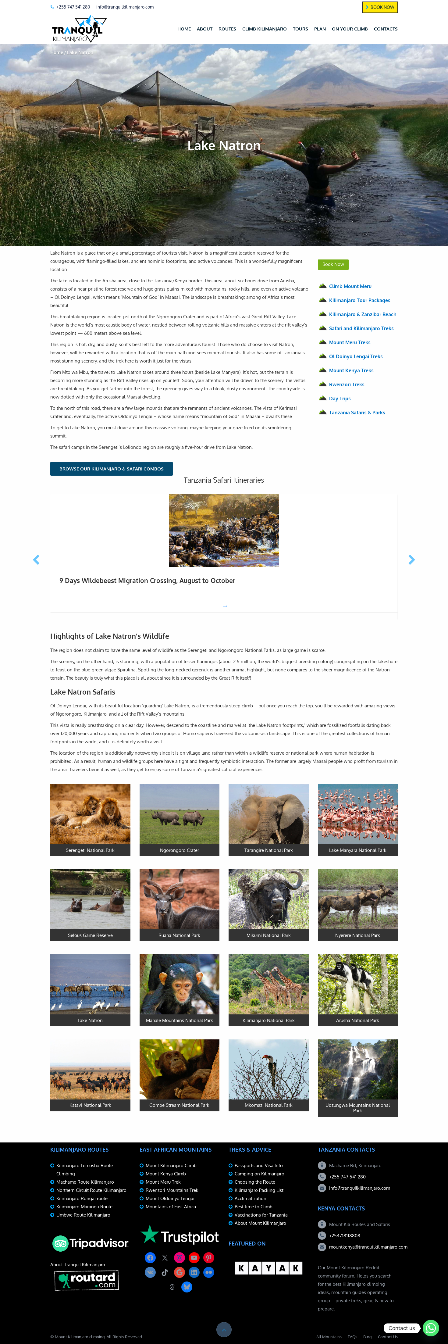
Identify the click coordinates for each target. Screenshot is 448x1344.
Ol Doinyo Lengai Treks (356, 356)
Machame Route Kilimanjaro (85, 1182)
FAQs (352, 1336)
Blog (367, 1336)
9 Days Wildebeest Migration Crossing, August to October (147, 580)
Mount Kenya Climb (166, 1174)
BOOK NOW (382, 7)
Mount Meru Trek (163, 1182)
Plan (320, 29)
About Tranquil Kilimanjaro (77, 1264)
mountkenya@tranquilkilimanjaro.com (368, 1247)
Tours (300, 29)
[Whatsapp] (431, 1328)
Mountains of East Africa (171, 1207)
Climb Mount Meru (350, 286)
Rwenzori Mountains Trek (172, 1190)
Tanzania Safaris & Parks (357, 412)
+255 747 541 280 (347, 1177)
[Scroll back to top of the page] (224, 1329)
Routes (227, 29)
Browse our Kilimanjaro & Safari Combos (111, 469)
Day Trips (340, 398)
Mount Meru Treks (350, 342)
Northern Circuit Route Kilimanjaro (91, 1190)
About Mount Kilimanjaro (260, 1223)
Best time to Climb (253, 1207)
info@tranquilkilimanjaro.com (359, 1188)
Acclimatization (250, 1198)
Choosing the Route (255, 1182)
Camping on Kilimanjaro (259, 1174)
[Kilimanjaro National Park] (269, 990)
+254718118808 (344, 1236)
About (204, 29)
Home (184, 29)
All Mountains (329, 1336)
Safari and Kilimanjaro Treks (361, 328)
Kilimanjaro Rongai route (82, 1198)
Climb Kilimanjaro (264, 29)
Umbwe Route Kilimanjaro (83, 1215)
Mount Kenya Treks (351, 370)
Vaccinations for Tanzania (261, 1215)
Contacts (386, 29)
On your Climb (350, 29)
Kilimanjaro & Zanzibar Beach (362, 314)
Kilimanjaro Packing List (259, 1190)
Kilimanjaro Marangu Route (84, 1207)
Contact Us (388, 1336)
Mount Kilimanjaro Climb (171, 1165)
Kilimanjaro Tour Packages (359, 300)
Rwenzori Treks (346, 384)
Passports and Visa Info (259, 1165)
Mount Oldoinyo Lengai (170, 1198)
